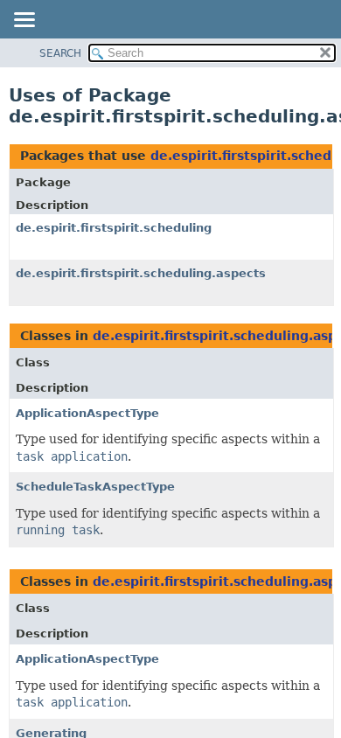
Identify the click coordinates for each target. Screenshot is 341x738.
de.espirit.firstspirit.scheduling (114, 227)
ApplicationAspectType (87, 413)
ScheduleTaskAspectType (95, 486)
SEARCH (60, 53)
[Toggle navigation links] (23, 21)
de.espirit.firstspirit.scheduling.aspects (141, 273)
